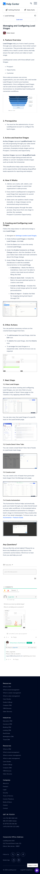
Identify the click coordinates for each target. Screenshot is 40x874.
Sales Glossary (7, 711)
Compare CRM (7, 705)
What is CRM (7, 687)
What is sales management (11, 696)
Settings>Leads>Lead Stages (26, 236)
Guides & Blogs (7, 702)
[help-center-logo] (16, 3)
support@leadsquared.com (14, 656)
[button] (35, 16)
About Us (6, 783)
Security (5, 793)
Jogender (15, 647)
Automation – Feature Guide (13, 517)
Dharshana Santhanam (18, 643)
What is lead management (11, 690)
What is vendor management (12, 693)
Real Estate (6, 733)
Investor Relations (8, 799)
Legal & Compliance (26, 870)
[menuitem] (30, 3)
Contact (5, 808)
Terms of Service (8, 796)
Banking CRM (7, 727)
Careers (5, 805)
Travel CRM (6, 739)
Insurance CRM (7, 724)
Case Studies (7, 699)
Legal (4, 789)
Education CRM (7, 721)
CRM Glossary (7, 708)
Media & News (7, 802)
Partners (5, 786)
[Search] (30, 3)
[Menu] (34, 3)
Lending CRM (7, 730)
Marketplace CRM (8, 736)
